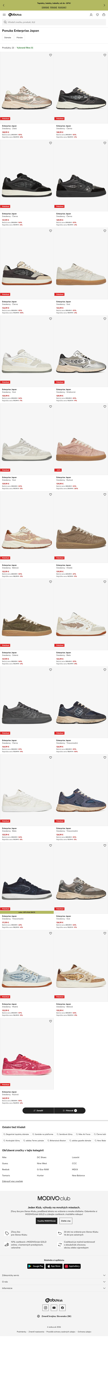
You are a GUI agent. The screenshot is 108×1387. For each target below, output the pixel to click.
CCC (74, 1163)
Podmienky (21, 1332)
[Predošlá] (4, 5)
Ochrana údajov (84, 1332)
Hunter (40, 1175)
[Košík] (104, 15)
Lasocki (75, 1157)
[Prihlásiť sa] (91, 15)
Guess (5, 1163)
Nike (4, 1157)
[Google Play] (35, 1266)
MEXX (75, 1169)
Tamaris (6, 1175)
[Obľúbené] (97, 15)
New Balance (78, 1175)
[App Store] (54, 1266)
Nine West (42, 1163)
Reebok (5, 1169)
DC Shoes (41, 1157)
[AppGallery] (72, 1266)
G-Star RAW (43, 1169)
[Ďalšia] (104, 5)
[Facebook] (62, 1308)
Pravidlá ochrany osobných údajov (60, 1332)
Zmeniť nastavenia (36, 1332)
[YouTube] (54, 1308)
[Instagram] (45, 1308)
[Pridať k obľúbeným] (50, 55)
